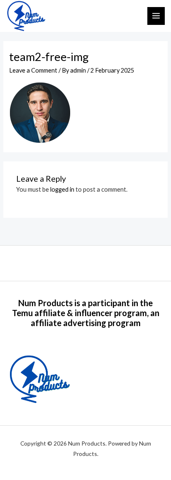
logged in (62, 189)
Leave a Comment (33, 70)
